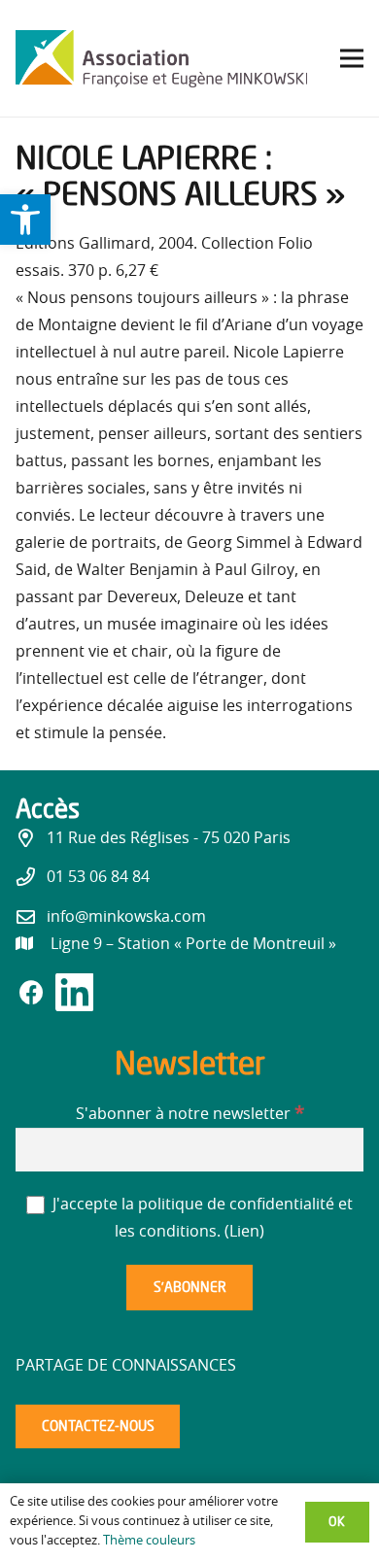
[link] (25, 219)
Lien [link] (244, 1231)
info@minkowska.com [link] (126, 917)
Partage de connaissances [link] (126, 1366)
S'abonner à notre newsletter (190, 1114)
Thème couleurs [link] (149, 1541)
